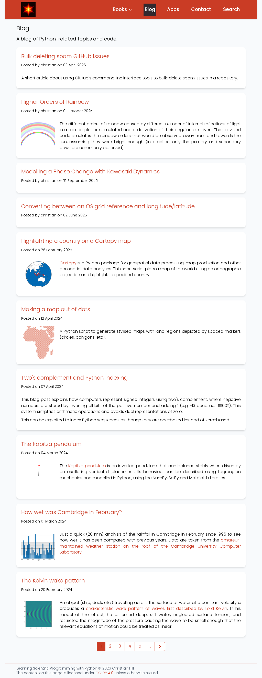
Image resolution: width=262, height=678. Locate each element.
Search (231, 9)
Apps (173, 9)
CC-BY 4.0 (104, 672)
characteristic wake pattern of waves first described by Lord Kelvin (156, 608)
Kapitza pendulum (87, 466)
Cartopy (68, 263)
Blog (150, 9)
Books (120, 9)
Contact (201, 9)
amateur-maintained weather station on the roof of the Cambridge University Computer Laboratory (150, 546)
